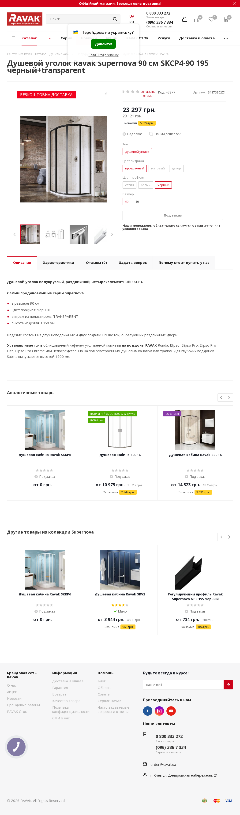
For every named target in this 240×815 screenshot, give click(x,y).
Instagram (159, 711)
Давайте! (103, 43)
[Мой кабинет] (184, 19)
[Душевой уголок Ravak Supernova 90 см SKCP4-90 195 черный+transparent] (63, 159)
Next (112, 234)
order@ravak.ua (163, 764)
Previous (14, 234)
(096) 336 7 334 (159, 22)
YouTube (171, 711)
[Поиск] (114, 19)
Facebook (147, 711)
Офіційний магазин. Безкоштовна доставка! (120, 3)
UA (131, 16)
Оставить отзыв (148, 91)
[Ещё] (226, 38)
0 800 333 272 (158, 13)
